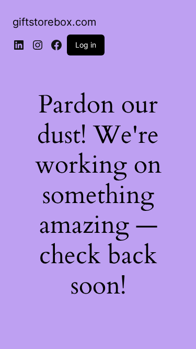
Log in (85, 44)
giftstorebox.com (54, 22)
